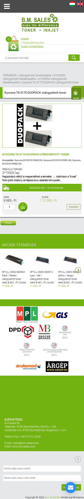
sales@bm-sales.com (26, 443)
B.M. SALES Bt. (52, 497)
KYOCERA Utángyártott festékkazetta (34, 77)
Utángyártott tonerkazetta (35, 75)
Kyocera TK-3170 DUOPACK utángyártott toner (50, 82)
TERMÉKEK (10, 75)
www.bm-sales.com (23, 446)
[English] (80, 4)
